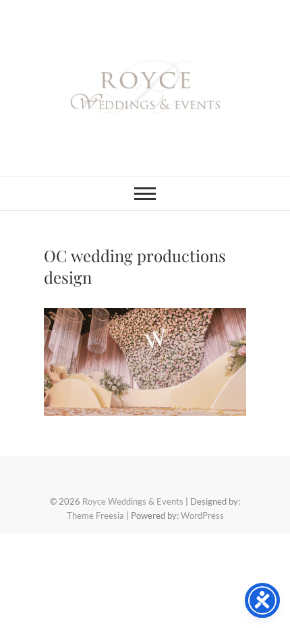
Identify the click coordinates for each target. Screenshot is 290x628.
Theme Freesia (95, 515)
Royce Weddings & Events (132, 501)
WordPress (202, 515)
